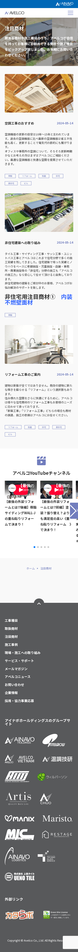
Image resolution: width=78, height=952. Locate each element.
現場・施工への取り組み (23, 652)
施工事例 (11, 644)
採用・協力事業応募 (19, 701)
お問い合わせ (14, 684)
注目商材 (11, 636)
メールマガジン (16, 669)
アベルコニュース (18, 676)
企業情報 (11, 692)
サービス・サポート (19, 660)
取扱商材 (11, 628)
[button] (34, 547)
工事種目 (11, 620)
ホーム (30, 568)
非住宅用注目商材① (38, 299)
